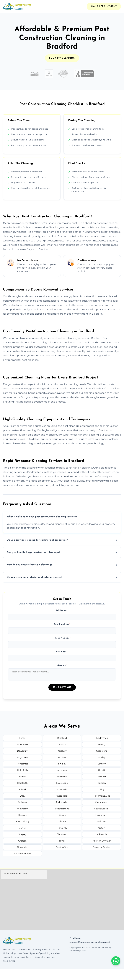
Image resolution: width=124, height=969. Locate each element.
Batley (101, 744)
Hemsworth (101, 815)
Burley (22, 828)
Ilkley (101, 789)
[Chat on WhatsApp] (115, 960)
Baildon (102, 783)
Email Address (62, 624)
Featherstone (62, 808)
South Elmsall (101, 808)
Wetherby (22, 808)
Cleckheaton (101, 802)
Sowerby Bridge (101, 847)
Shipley (62, 763)
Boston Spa (62, 847)
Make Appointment (104, 6)
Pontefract (22, 763)
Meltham (101, 821)
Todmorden (62, 802)
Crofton (22, 840)
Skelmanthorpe (22, 853)
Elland (22, 789)
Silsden (62, 821)
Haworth (62, 828)
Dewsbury (22, 750)
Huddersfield (101, 738)
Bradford (62, 738)
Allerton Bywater (102, 840)
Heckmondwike (101, 795)
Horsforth (22, 783)
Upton (101, 828)
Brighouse (22, 757)
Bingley (102, 763)
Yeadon (22, 776)
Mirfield (102, 776)
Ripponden (22, 847)
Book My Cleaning (62, 58)
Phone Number (62, 638)
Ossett (101, 770)
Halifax (62, 744)
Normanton (62, 770)
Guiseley (22, 802)
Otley (22, 795)
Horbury (22, 815)
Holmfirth (22, 770)
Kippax (62, 815)
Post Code (62, 652)
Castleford (101, 750)
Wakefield (22, 744)
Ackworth (101, 834)
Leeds (22, 738)
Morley (101, 757)
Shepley (22, 834)
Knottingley (62, 795)
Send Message (62, 687)
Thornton (62, 834)
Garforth (62, 789)
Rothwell (62, 776)
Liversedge (62, 783)
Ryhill (62, 840)
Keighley (62, 750)
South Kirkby (22, 821)
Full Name (62, 610)
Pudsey (62, 757)
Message (62, 665)
